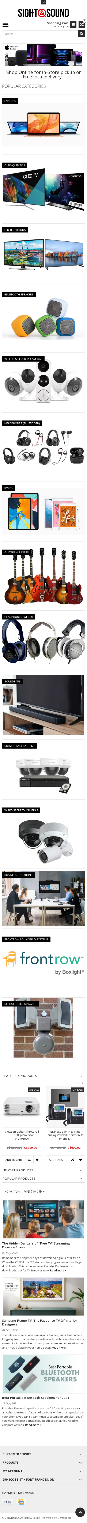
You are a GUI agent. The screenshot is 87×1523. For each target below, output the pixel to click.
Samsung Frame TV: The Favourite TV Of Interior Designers (39, 1322)
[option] (22, 1127)
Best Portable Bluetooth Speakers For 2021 (35, 1397)
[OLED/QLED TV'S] (43, 161)
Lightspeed (64, 1518)
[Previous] (6, 55)
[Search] (81, 33)
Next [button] (82, 1083)
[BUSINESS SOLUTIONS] (43, 871)
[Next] (81, 55)
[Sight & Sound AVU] (43, 13)
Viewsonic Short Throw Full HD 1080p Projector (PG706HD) (22, 1135)
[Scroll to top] (80, 1512)
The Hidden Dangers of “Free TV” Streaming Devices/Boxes (36, 1245)
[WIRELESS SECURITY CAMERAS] (43, 355)
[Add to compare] (29, 1160)
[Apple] (43, 55)
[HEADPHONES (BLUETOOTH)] (43, 419)
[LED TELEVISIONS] (43, 226)
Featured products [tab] (20, 1076)
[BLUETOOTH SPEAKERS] (43, 290)
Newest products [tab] (18, 1170)
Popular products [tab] (19, 1178)
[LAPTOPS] (43, 97)
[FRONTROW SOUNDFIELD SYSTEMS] (43, 935)
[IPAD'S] (43, 484)
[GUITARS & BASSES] (43, 548)
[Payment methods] (7, 1502)
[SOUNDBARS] (43, 677)
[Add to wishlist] (37, 1160)
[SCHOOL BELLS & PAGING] (43, 1000)
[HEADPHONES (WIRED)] (43, 613)
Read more (57, 1270)
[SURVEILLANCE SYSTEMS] (43, 742)
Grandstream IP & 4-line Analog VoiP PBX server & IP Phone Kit (65, 1135)
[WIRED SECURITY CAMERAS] (43, 806)
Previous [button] (78, 1083)
